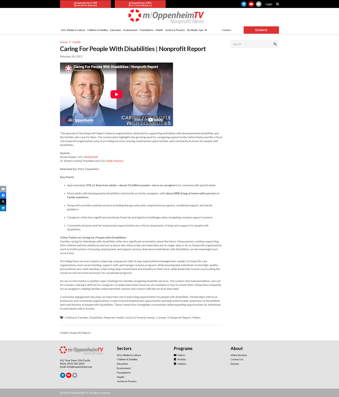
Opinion (181, 363)
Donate (235, 363)
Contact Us (237, 359)
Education (122, 363)
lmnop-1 (152, 317)
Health (120, 317)
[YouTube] (251, 4)
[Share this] (3, 195)
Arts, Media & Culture (129, 355)
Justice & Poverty (135, 317)
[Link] (169, 17)
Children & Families (76, 317)
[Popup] (277, 4)
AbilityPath (91, 156)
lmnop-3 (163, 317)
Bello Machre (115, 160)
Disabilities (96, 317)
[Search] (275, 44)
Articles (181, 359)
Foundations (124, 372)
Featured (109, 317)
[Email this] (3, 189)
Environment (124, 368)
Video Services (239, 355)
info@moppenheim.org (79, 366)
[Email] (258, 4)
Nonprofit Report (180, 317)
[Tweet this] (3, 202)
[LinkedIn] (244, 4)
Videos (196, 317)
